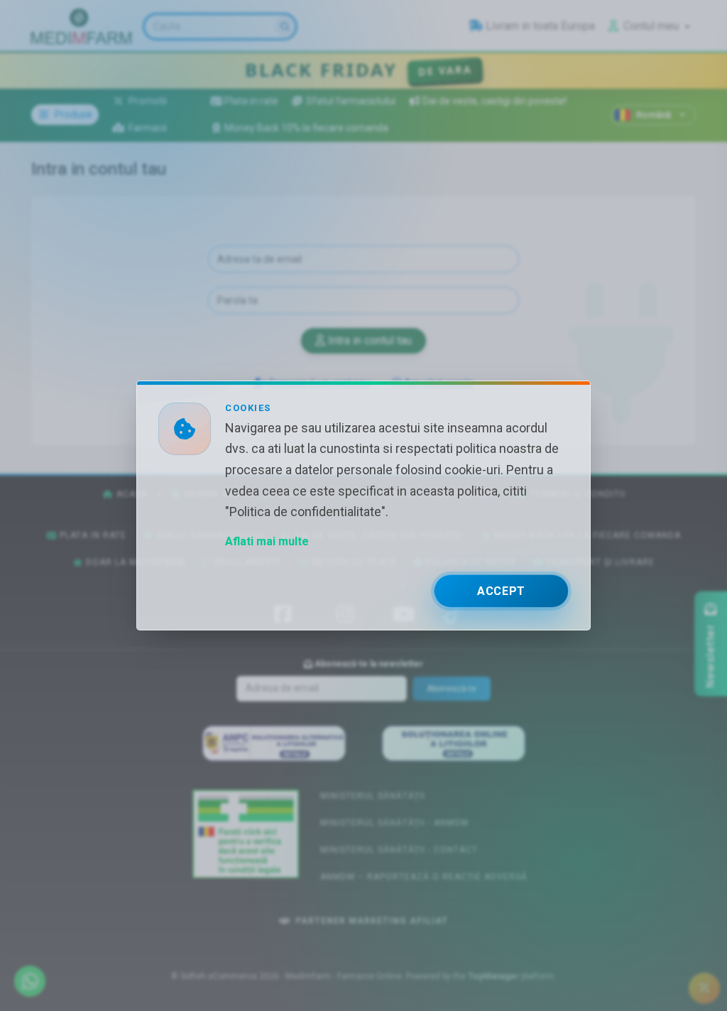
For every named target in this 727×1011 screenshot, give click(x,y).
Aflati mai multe (267, 541)
